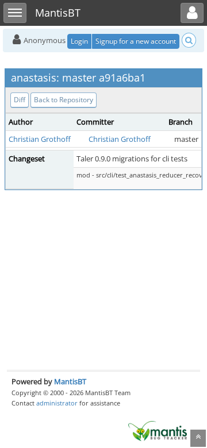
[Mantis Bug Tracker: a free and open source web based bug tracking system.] (157, 430)
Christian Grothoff (40, 139)
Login (79, 41)
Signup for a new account (135, 41)
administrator (57, 403)
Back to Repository (63, 100)
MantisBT (70, 381)
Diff (19, 100)
